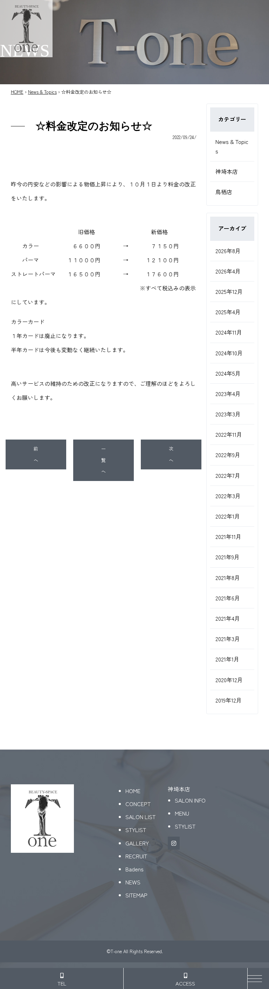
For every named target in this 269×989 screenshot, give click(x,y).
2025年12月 (229, 291)
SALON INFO (190, 800)
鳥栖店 (223, 191)
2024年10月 (229, 353)
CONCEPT (138, 803)
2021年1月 (227, 659)
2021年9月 (227, 557)
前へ (36, 454)
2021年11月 (228, 536)
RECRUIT (136, 856)
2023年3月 (228, 414)
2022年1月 (227, 516)
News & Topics (42, 91)
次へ (171, 454)
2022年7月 (227, 475)
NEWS (132, 882)
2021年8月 (227, 577)
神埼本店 (226, 171)
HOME (17, 91)
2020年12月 (229, 679)
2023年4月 (228, 393)
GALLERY (137, 843)
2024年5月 (228, 373)
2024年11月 (228, 332)
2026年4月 (228, 271)
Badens (134, 869)
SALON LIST (140, 816)
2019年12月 (228, 700)
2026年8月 (228, 250)
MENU (182, 813)
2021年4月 (227, 618)
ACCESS (185, 983)
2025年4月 (228, 312)
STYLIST (135, 829)
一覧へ (103, 460)
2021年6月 (227, 598)
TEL (61, 983)
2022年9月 (227, 454)
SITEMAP (136, 895)
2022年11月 (228, 434)
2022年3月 (228, 496)
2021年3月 (227, 638)
